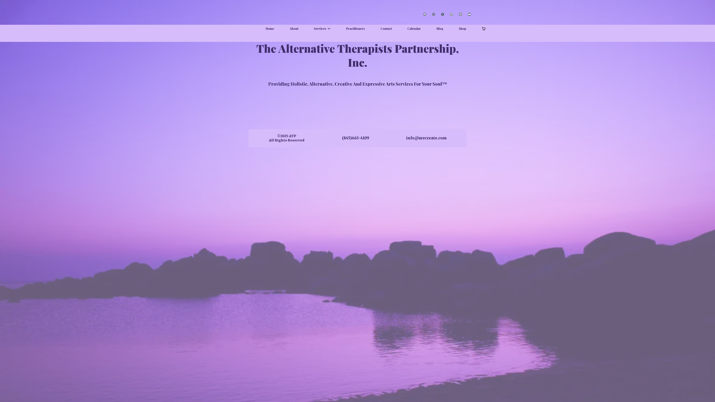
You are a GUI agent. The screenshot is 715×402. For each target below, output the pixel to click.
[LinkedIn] (451, 14)
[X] (442, 14)
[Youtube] (469, 14)
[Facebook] (424, 14)
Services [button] (320, 29)
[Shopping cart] (484, 29)
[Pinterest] (460, 14)
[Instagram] (433, 14)
